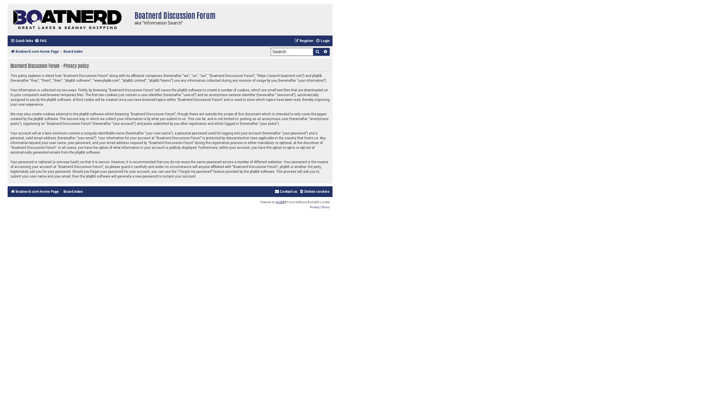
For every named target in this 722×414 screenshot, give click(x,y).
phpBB (280, 202)
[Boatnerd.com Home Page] (69, 20)
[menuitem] (41, 41)
